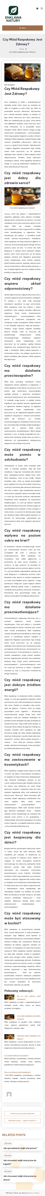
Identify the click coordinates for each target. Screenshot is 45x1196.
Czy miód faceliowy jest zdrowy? (16, 1055)
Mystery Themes (33, 1193)
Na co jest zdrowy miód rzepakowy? (17, 1072)
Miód (6, 102)
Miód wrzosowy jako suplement (23, 1114)
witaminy (7, 145)
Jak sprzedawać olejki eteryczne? (20, 1148)
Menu (24, 28)
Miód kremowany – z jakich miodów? (22, 1121)
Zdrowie (7, 214)
